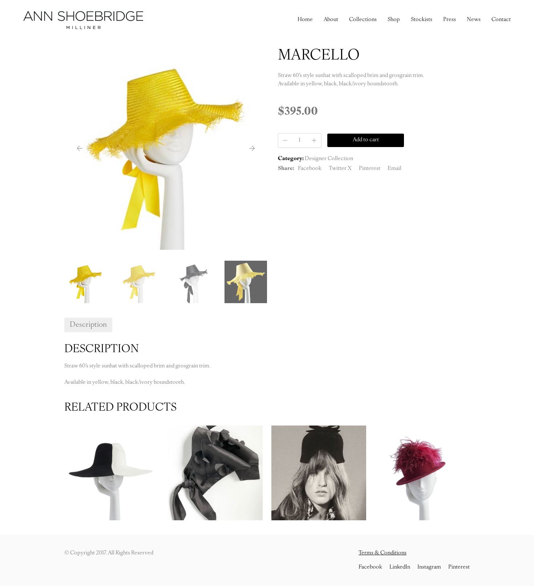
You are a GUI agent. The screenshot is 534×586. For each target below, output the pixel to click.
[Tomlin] (111, 473)
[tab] (88, 325)
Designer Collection (329, 159)
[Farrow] (318, 473)
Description (88, 325)
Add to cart (366, 140)
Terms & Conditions (382, 553)
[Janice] (422, 473)
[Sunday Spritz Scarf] (215, 473)
